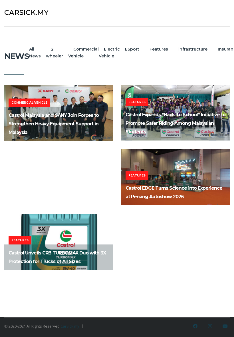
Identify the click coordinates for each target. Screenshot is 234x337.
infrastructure (192, 49)
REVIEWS (204, 12)
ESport (132, 49)
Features (159, 49)
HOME (163, 12)
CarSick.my (69, 326)
